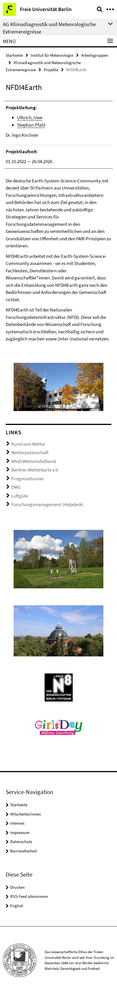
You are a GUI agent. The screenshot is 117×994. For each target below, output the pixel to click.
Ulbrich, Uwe (29, 117)
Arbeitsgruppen (94, 55)
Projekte (51, 69)
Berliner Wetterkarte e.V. (35, 470)
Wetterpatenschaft (30, 452)
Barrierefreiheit (23, 851)
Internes (17, 823)
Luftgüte (19, 496)
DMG (15, 487)
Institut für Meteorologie (52, 55)
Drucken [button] (17, 887)
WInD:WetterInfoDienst (33, 461)
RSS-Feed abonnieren (29, 896)
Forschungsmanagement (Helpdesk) (47, 504)
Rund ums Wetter (28, 444)
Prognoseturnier (27, 478)
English (16, 905)
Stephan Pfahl (31, 125)
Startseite (14, 55)
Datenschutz (21, 841)
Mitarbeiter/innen (25, 814)
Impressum (20, 832)
